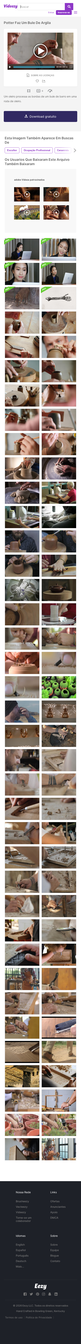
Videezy (21, 1212)
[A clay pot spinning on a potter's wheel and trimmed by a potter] (56, 213)
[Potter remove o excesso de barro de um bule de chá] (22, 565)
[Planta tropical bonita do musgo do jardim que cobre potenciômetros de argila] (58, 687)
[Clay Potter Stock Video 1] (58, 493)
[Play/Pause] (9, 66)
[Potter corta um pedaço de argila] (22, 347)
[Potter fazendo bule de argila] (58, 420)
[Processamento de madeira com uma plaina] (58, 1076)
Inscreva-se (64, 12)
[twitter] (31, 1294)
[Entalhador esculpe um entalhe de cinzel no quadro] (58, 1027)
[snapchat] (49, 1294)
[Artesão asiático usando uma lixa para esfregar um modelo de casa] (58, 1149)
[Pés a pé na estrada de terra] (58, 1052)
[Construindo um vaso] (58, 614)
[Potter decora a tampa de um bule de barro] (22, 420)
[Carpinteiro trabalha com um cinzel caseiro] (58, 760)
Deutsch (21, 1261)
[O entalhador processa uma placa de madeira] (22, 809)
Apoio (53, 1212)
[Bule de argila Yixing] (58, 590)
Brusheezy (22, 1201)
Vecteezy (22, 1206)
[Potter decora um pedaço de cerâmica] (22, 444)
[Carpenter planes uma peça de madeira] (22, 1100)
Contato (55, 1261)
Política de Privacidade (39, 1317)
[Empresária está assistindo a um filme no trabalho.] (58, 274)
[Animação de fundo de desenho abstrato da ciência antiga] (58, 298)
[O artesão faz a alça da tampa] (58, 395)
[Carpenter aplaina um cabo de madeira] (22, 1027)
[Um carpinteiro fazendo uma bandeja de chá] (58, 857)
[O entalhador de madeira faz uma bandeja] (22, 930)
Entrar (51, 12)
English (20, 1244)
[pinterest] (37, 1294)
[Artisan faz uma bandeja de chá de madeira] (58, 954)
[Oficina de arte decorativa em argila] (58, 468)
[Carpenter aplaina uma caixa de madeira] (22, 1149)
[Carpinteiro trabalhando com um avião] (58, 1003)
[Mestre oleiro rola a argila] (58, 565)
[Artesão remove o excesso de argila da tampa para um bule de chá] (22, 614)
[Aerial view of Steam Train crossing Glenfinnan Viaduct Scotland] (27, 213)
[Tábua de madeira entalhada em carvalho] (22, 833)
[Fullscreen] (71, 66)
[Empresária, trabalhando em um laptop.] (22, 274)
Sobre (54, 1244)
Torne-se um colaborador (23, 1219)
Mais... (20, 1266)
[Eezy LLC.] (41, 1287)
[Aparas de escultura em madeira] (58, 809)
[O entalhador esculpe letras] (58, 663)
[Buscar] (69, 6)
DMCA (54, 1217)
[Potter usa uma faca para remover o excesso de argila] (58, 371)
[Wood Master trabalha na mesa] (58, 833)
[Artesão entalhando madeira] (58, 906)
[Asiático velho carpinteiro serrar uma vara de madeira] (22, 979)
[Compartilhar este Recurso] (44, 81)
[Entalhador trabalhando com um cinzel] (22, 906)
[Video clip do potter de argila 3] (58, 517)
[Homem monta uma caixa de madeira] (58, 1100)
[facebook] (25, 1294)
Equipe (54, 1250)
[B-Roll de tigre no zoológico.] (22, 298)
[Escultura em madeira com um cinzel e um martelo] (58, 638)
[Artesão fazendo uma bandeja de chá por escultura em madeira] (58, 784)
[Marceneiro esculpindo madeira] (22, 857)
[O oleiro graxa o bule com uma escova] (58, 541)
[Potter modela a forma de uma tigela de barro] (58, 322)
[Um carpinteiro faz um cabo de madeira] (58, 979)
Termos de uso (14, 1317)
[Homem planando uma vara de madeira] (22, 1003)
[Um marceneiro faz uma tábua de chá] (22, 882)
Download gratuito (43, 116)
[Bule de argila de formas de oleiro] (22, 541)
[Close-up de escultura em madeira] (58, 882)
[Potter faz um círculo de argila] (22, 371)
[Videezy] (11, 6)
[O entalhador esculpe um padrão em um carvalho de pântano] (22, 954)
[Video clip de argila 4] (22, 590)
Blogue (54, 1255)
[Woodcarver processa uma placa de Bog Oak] (58, 736)
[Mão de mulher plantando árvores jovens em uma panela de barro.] (22, 1125)
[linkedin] (55, 1294)
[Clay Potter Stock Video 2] (22, 517)
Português (22, 1255)
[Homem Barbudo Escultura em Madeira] (22, 760)
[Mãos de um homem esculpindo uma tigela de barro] (22, 322)
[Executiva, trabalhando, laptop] (22, 249)
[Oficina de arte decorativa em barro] (22, 468)
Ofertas (55, 1201)
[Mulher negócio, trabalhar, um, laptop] (58, 249)
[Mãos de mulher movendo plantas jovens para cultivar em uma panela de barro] (58, 1125)
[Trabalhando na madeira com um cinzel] (22, 784)
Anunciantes (58, 1206)
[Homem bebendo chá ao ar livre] (22, 711)
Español (21, 1250)
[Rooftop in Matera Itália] (22, 1076)
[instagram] (43, 1294)
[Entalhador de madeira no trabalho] (22, 638)
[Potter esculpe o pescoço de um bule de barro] (58, 444)
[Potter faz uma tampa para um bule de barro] (22, 395)
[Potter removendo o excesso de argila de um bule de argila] (58, 347)
